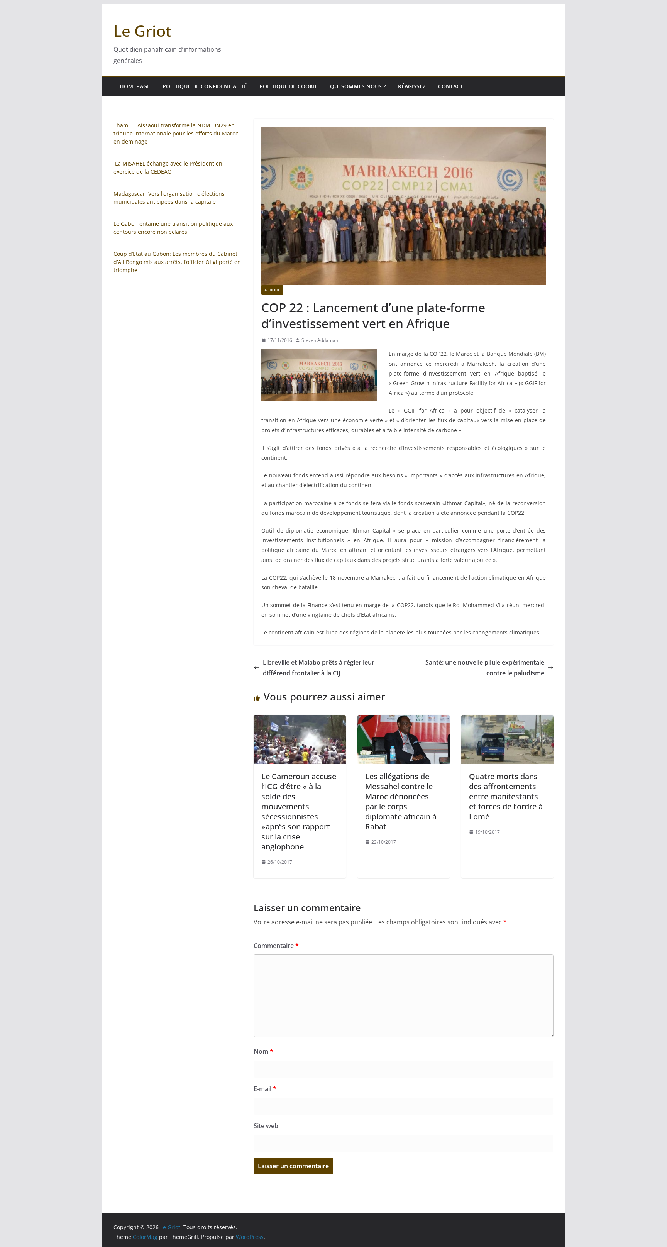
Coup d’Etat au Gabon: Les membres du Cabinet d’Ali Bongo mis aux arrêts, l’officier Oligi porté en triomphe (177, 262)
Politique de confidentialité (205, 86)
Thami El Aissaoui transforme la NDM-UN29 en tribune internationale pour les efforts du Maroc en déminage (175, 133)
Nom (263, 1051)
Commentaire (276, 945)
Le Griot (142, 30)
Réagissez (412, 86)
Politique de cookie (288, 86)
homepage (135, 86)
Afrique (272, 290)
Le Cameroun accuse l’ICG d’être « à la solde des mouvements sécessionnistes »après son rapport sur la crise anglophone (298, 811)
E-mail (265, 1089)
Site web (266, 1126)
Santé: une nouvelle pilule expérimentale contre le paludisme (484, 668)
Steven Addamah (319, 340)
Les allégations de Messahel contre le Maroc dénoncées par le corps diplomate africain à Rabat (401, 801)
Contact (450, 86)
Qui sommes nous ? (358, 86)
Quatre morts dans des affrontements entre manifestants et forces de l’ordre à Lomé (506, 796)
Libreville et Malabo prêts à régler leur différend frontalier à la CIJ (318, 668)
